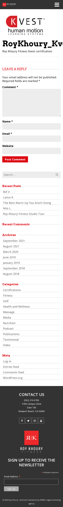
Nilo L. (7, 208)
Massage (9, 312)
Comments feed (13, 372)
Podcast (8, 328)
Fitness (8, 295)
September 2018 (14, 268)
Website (7, 146)
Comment (10, 87)
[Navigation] (57, 4)
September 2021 (14, 241)
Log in (7, 361)
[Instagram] (35, 420)
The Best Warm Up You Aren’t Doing (27, 203)
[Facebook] (22, 420)
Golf (6, 301)
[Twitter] (28, 420)
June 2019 (9, 257)
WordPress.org (13, 378)
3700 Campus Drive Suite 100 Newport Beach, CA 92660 (31, 407)
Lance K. (8, 197)
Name (7, 121)
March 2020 (10, 252)
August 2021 (11, 246)
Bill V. (6, 192)
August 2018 (11, 274)
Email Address (12, 476)
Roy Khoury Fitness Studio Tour (24, 214)
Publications (11, 334)
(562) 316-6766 (31, 400)
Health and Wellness (16, 306)
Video (6, 345)
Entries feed (11, 367)
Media (7, 317)
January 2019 (11, 263)
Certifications (12, 290)
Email (7, 134)
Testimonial (11, 339)
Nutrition (9, 323)
